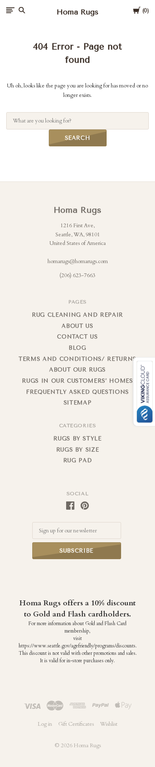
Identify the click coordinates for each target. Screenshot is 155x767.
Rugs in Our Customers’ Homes (77, 381)
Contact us (77, 337)
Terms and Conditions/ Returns (77, 359)
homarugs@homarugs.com (78, 261)
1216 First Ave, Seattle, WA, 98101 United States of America (78, 234)
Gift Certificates (76, 724)
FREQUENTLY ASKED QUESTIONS (77, 392)
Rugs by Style (77, 438)
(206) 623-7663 (77, 275)
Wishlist (108, 724)
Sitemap (78, 403)
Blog (77, 348)
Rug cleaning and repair (77, 315)
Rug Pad (77, 460)
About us (77, 326)
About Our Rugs (77, 370)
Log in (45, 724)
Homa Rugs (77, 210)
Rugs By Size (77, 450)
